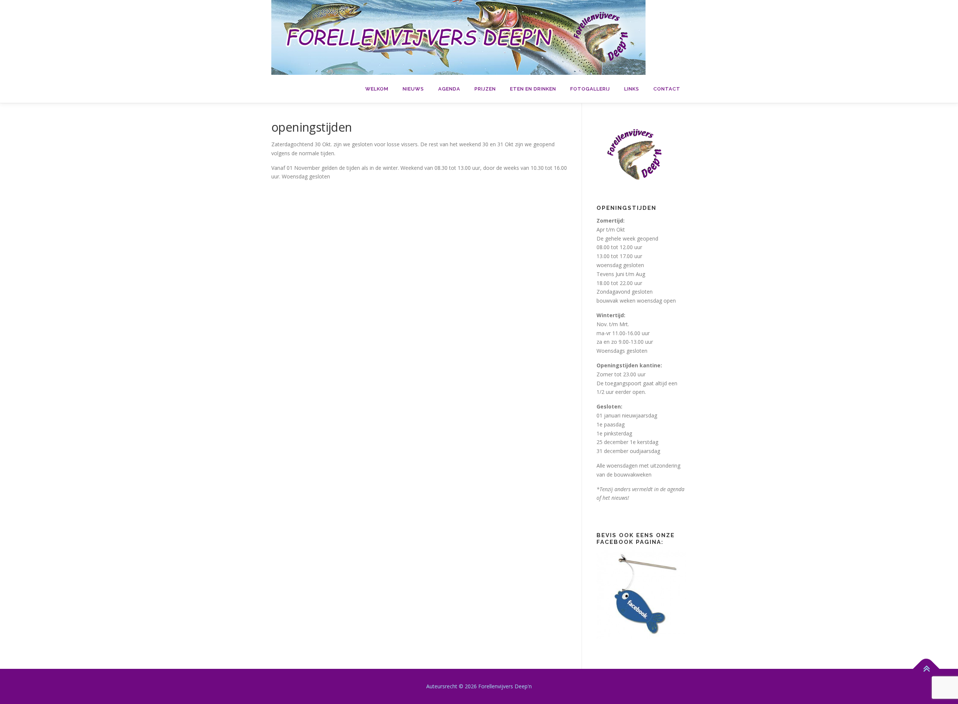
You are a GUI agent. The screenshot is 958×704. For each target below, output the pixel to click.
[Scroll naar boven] (926, 668)
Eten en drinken (533, 89)
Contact (666, 89)
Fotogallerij (590, 89)
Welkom (376, 89)
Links (631, 89)
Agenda (449, 89)
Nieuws (413, 89)
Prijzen (485, 89)
